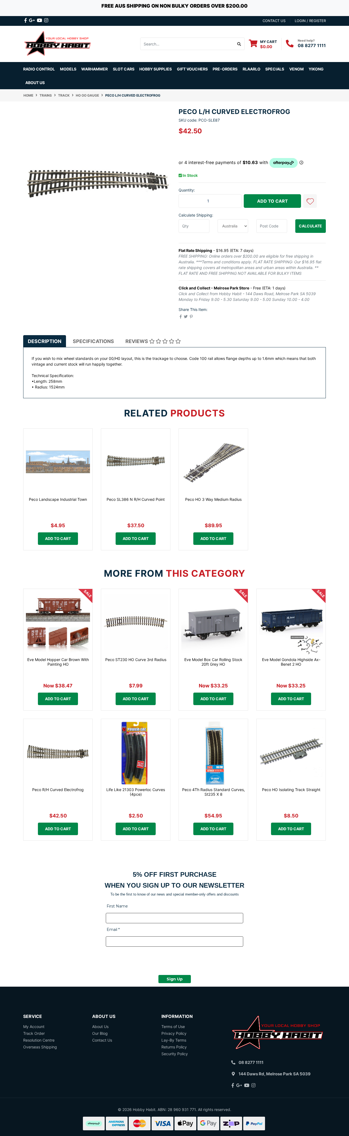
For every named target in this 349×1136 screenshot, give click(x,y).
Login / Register (310, 20)
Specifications (93, 341)
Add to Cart (272, 201)
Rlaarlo (251, 69)
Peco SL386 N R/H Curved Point (136, 499)
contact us (274, 20)
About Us (35, 82)
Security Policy (174, 1053)
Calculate (310, 226)
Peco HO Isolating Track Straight (291, 789)
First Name (117, 906)
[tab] (44, 341)
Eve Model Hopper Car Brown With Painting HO (58, 661)
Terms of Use (173, 1026)
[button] (310, 201)
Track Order (34, 1033)
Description (44, 341)
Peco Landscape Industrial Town (58, 499)
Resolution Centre (39, 1040)
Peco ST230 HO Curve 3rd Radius (135, 659)
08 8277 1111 (312, 45)
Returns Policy (174, 1047)
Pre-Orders (225, 69)
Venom (296, 69)
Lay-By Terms (173, 1040)
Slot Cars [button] (123, 69)
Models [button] (68, 69)
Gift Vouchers (192, 69)
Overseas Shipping (40, 1047)
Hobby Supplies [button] (155, 69)
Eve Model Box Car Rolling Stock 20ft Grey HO (213, 661)
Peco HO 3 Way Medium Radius (213, 499)
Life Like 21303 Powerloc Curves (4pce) (135, 792)
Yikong (316, 69)
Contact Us (102, 1040)
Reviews (137, 341)
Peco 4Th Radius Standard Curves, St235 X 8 (213, 792)
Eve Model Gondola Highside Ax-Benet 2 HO (291, 661)
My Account (33, 1026)
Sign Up (175, 979)
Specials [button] (274, 69)
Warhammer (94, 69)
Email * (113, 929)
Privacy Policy (173, 1033)
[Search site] (239, 44)
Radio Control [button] (39, 69)
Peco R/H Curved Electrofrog (58, 789)
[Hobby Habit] (58, 43)
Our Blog (100, 1033)
